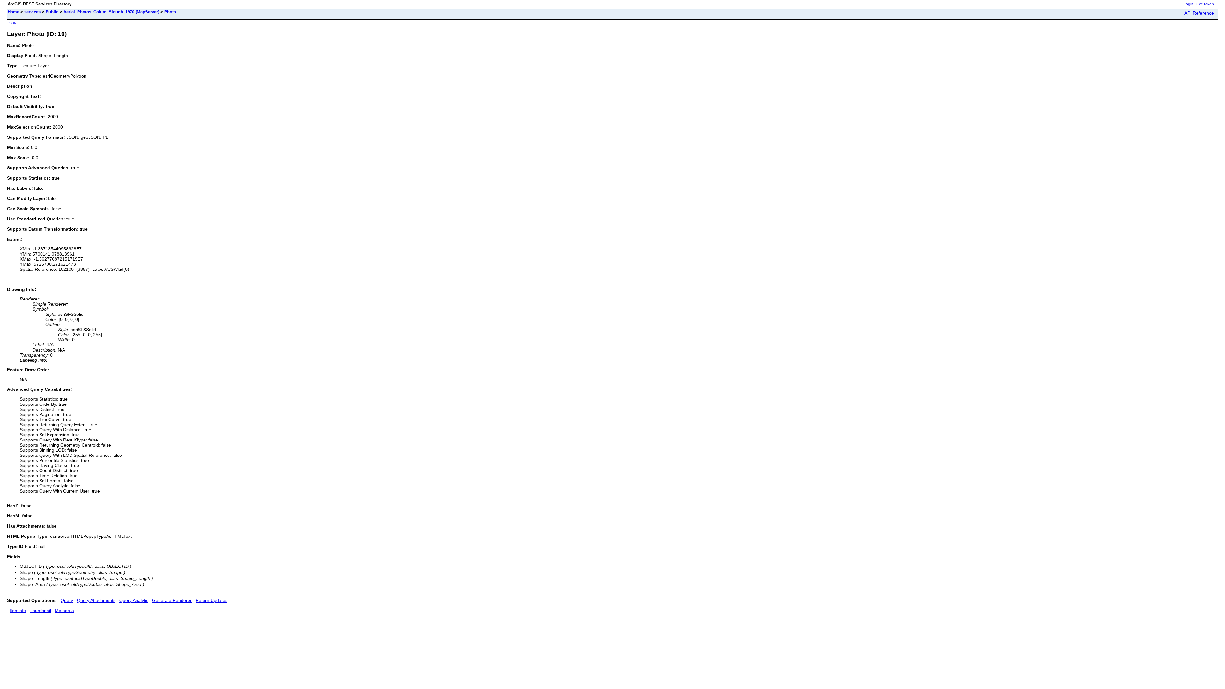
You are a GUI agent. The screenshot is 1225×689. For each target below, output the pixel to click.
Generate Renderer (172, 600)
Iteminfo (18, 610)
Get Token (1205, 4)
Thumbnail (40, 610)
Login (1188, 4)
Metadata (64, 610)
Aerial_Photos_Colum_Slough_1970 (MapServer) (111, 12)
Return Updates (211, 600)
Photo (170, 12)
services (32, 12)
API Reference (1199, 13)
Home (13, 12)
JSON (12, 23)
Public (52, 12)
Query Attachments (96, 600)
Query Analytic (133, 600)
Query (67, 600)
